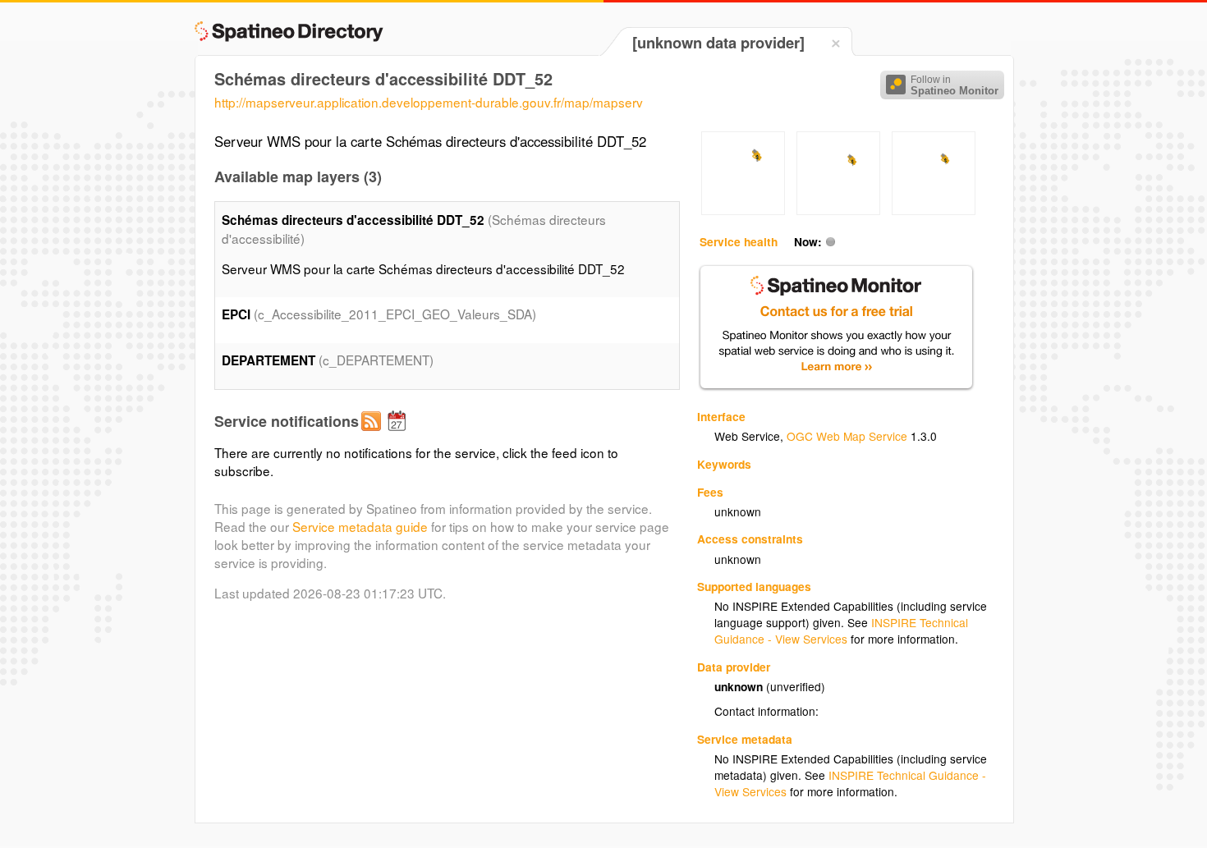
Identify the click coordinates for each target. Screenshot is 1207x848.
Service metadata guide (360, 526)
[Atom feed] (373, 434)
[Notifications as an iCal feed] (399, 434)
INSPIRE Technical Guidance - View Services (841, 630)
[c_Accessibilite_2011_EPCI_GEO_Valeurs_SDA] (743, 210)
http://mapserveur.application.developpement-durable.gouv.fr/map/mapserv (428, 102)
